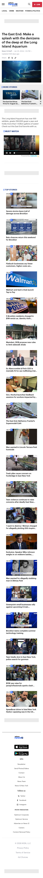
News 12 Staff (7, 51)
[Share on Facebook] (9, 58)
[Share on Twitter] (12, 58)
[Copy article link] (15, 58)
